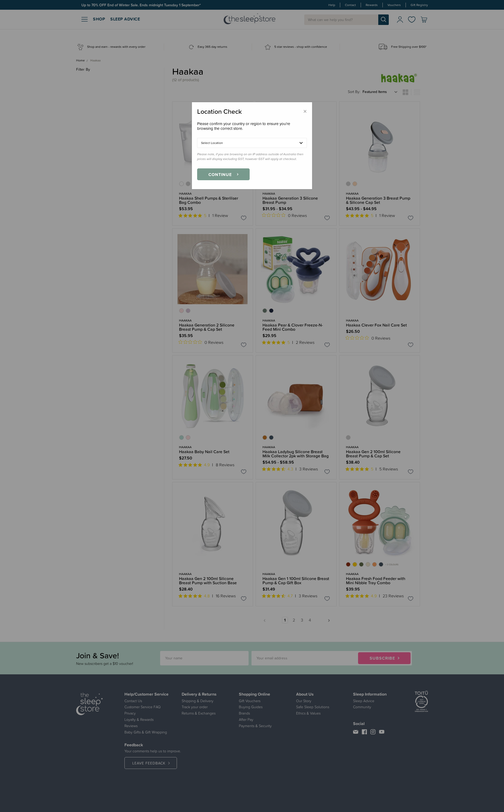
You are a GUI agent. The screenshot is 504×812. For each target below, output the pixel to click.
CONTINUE (220, 174)
